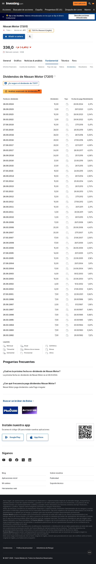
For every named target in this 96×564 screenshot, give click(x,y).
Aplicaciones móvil (9, 478)
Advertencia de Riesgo (44, 548)
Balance (41, 67)
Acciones (6, 10)
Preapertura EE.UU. (54, 10)
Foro (74, 60)
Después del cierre (73, 10)
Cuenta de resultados (27, 67)
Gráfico (17, 60)
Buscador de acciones (23, 10)
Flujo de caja (51, 67)
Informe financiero (9, 67)
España (39, 10)
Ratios (62, 67)
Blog (4, 473)
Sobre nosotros (56, 473)
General (7, 60)
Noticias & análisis (33, 60)
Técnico (65, 60)
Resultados (83, 67)
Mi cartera (6, 483)
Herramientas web (9, 488)
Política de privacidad (24, 548)
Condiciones (7, 548)
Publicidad (54, 478)
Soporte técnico (56, 483)
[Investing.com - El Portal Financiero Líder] (14, 3)
